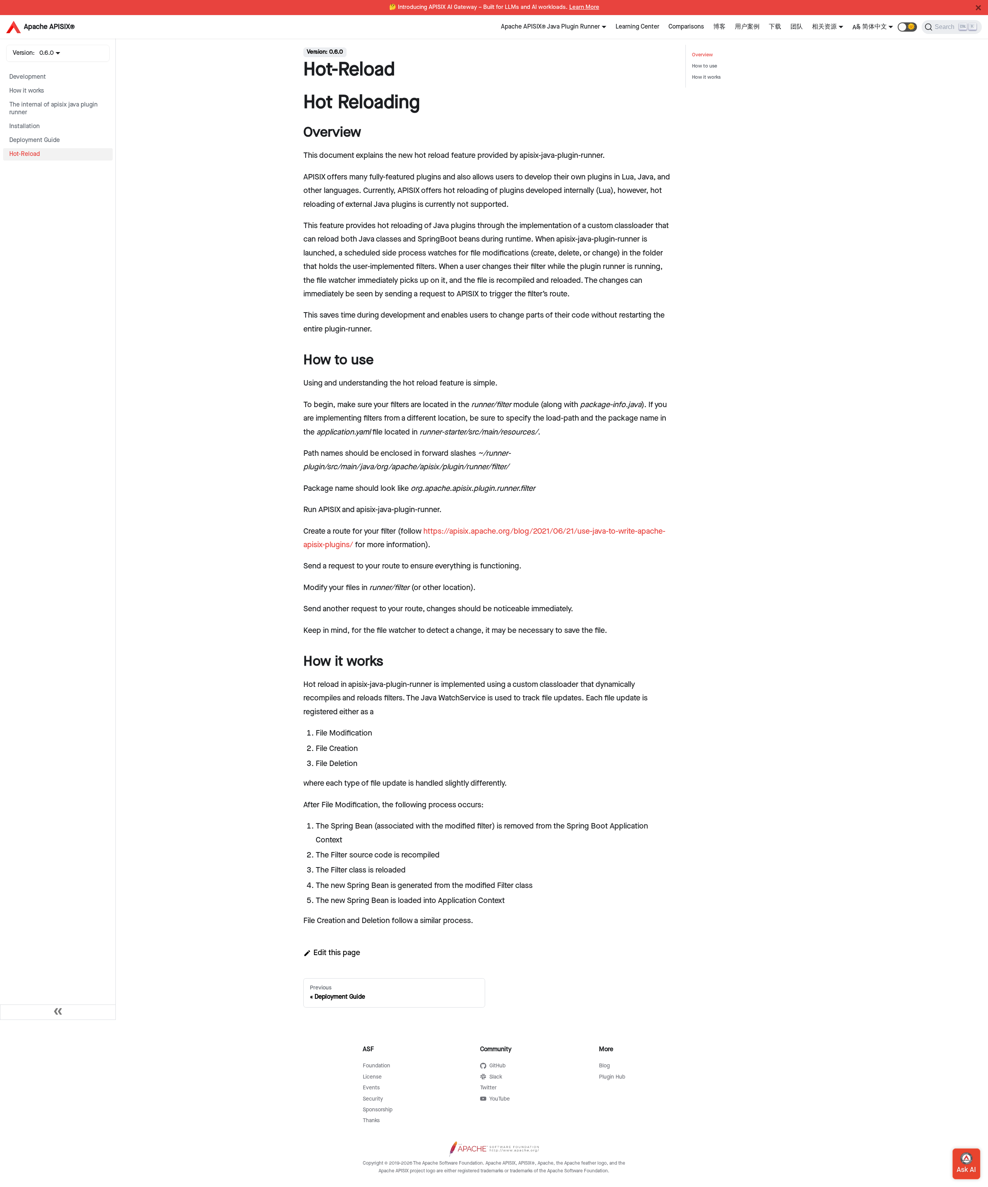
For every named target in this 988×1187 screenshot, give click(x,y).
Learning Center (637, 26)
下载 (775, 26)
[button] (907, 27)
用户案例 (747, 26)
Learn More (584, 7)
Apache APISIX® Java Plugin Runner (550, 26)
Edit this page (336, 952)
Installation (24, 126)
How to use (704, 66)
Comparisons (686, 26)
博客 (719, 26)
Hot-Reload (24, 154)
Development (27, 77)
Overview (702, 55)
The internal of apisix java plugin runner (53, 108)
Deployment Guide (34, 140)
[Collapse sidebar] (58, 1012)
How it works (26, 91)
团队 (796, 26)
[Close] (978, 7)
